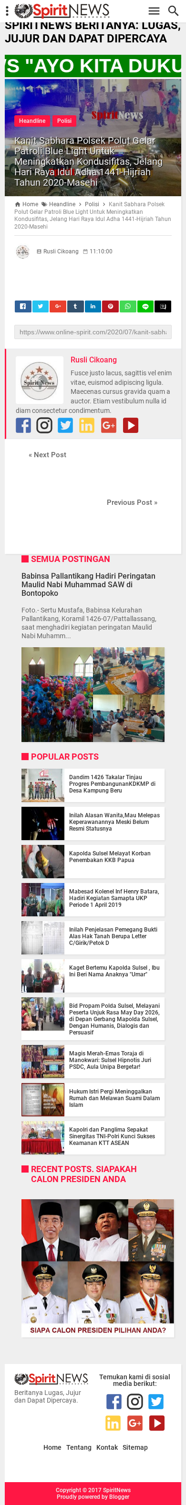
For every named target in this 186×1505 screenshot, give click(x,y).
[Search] (176, 11)
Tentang (79, 1447)
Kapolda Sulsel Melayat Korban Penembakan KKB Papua (110, 856)
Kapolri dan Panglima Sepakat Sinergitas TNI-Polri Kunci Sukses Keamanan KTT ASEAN (112, 1136)
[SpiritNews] (97, 11)
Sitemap (135, 1447)
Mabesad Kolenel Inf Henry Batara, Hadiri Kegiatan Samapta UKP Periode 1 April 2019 (114, 898)
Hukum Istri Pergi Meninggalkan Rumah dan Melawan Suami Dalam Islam (114, 1098)
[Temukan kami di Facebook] (23, 425)
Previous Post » (132, 502)
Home (52, 1447)
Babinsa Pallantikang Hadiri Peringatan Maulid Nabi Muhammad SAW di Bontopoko (88, 585)
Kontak (107, 1447)
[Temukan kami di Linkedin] (87, 425)
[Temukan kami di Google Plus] (108, 425)
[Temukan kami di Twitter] (65, 425)
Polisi (64, 121)
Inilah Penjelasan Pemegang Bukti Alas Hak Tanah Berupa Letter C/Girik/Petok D (113, 936)
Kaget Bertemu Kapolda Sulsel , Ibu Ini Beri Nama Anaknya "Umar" (114, 971)
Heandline (32, 121)
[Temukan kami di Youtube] (130, 425)
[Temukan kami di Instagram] (44, 425)
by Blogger (115, 1497)
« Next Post (47, 455)
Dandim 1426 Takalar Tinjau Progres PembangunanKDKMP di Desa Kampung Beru (112, 784)
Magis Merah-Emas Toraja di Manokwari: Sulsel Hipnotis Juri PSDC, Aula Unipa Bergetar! (110, 1060)
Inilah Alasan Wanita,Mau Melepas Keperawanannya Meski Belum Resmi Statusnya (114, 822)
